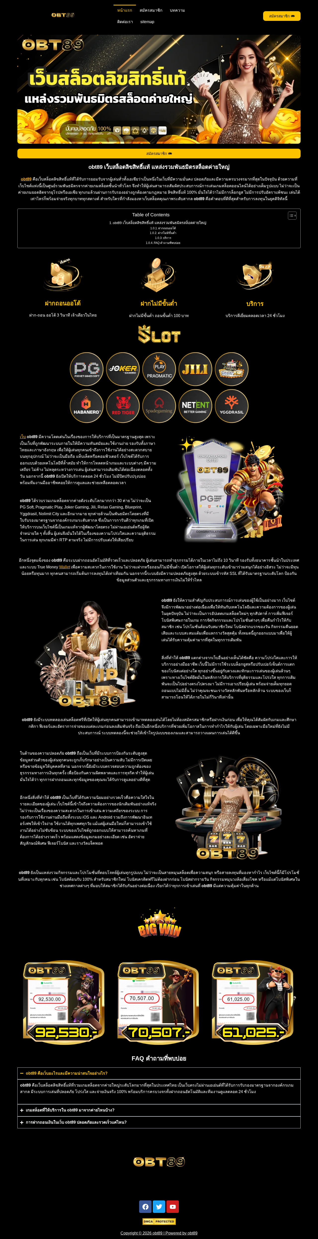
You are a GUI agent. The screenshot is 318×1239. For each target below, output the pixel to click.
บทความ (177, 10)
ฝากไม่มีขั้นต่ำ (167, 232)
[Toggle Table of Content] (289, 215)
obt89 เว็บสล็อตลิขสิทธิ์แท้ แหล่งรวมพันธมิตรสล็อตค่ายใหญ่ (159, 223)
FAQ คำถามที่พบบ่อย (167, 242)
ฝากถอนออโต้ (167, 228)
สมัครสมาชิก (151, 10)
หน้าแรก (124, 10)
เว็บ (23, 437)
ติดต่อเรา (125, 22)
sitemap (147, 22)
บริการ (167, 237)
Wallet (64, 567)
